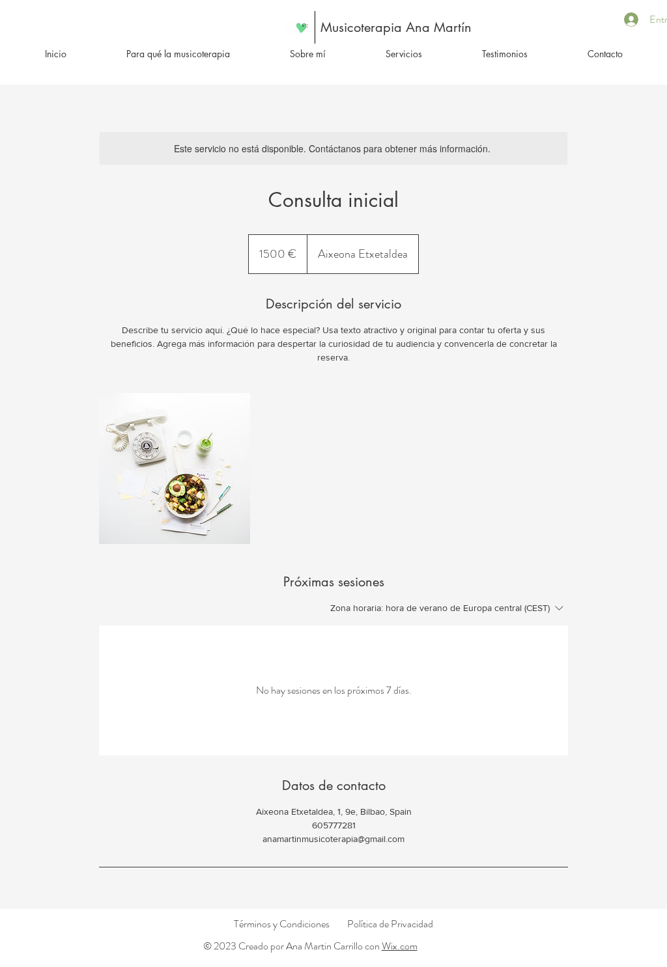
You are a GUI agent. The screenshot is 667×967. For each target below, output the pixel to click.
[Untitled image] (174, 468)
